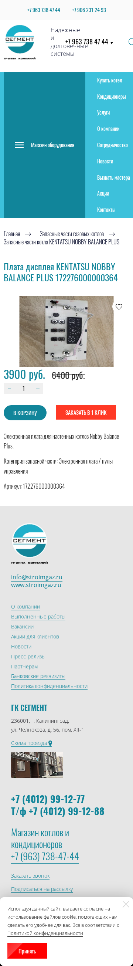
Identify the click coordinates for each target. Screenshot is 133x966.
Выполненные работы (38, 616)
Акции (103, 193)
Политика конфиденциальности (49, 685)
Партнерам (24, 666)
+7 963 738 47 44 (89, 41)
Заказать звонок (30, 875)
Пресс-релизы (28, 656)
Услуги (103, 112)
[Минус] (9, 388)
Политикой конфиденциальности (45, 933)
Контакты (106, 209)
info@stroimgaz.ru (36, 577)
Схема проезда (29, 742)
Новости (105, 161)
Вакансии (22, 626)
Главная (12, 233)
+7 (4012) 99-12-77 (48, 799)
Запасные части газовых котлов (72, 233)
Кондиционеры (111, 96)
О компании (108, 128)
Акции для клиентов (35, 636)
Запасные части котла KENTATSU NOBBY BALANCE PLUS (61, 242)
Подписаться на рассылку (42, 888)
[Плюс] (37, 388)
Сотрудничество (112, 145)
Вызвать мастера (113, 177)
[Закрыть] (126, 904)
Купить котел (109, 80)
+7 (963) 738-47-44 (45, 856)
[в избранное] (119, 306)
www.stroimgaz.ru (36, 585)
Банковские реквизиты (38, 675)
